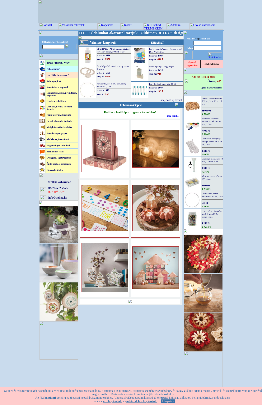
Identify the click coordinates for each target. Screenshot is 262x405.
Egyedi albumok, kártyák (59, 121)
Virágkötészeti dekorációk (59, 127)
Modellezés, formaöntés (58, 139)
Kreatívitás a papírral (57, 87)
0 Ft (219, 81)
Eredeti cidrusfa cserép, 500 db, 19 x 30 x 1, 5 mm (212, 101)
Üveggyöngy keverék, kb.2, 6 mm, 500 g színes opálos (212, 213)
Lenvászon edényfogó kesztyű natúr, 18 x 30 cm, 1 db (212, 141)
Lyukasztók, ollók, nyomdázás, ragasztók (62, 94)
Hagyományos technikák (59, 145)
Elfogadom (168, 401)
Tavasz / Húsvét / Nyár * (58, 62)
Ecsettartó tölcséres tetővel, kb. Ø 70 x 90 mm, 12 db (211, 121)
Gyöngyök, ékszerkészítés (59, 157)
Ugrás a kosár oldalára (211, 87)
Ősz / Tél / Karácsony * (58, 75)
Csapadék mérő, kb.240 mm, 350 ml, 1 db (212, 160)
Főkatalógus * (53, 68)
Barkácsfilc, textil (55, 151)
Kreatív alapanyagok (57, 133)
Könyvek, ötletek (55, 170)
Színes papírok (54, 81)
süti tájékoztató (112, 401)
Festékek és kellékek (56, 101)
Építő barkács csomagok (59, 163)
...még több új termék (170, 100)
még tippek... (173, 115)
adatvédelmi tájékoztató (141, 401)
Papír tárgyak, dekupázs (59, 114)
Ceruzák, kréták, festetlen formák (59, 108)
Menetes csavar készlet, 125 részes (212, 177)
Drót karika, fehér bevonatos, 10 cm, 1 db (212, 195)
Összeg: (212, 81)
